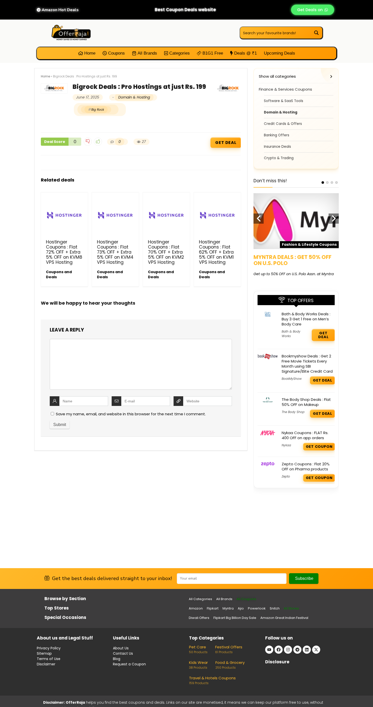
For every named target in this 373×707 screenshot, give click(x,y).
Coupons (116, 53)
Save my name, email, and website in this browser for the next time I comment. (131, 414)
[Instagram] (288, 650)
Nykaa (286, 445)
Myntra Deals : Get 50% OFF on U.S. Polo (292, 260)
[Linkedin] (307, 650)
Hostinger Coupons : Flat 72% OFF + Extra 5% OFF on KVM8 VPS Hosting (64, 252)
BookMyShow (292, 378)
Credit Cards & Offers (283, 123)
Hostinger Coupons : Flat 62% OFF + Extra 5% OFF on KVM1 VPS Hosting (216, 252)
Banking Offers (276, 135)
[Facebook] (279, 650)
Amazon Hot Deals (60, 10)
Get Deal (225, 142)
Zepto (286, 476)
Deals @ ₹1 (245, 53)
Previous (258, 218)
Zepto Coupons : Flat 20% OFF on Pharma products (306, 466)
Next (334, 218)
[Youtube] (269, 650)
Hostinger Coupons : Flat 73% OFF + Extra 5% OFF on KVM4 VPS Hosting (115, 252)
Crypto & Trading (279, 158)
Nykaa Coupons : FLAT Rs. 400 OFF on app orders (305, 435)
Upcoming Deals (279, 53)
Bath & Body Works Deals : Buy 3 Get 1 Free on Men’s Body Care (306, 319)
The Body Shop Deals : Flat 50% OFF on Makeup (306, 402)
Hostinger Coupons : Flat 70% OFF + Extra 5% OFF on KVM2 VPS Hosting (166, 252)
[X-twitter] (316, 650)
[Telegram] (297, 650)
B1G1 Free (212, 53)
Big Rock (97, 109)
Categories (179, 53)
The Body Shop (293, 412)
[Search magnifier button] (316, 32)
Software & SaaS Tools (283, 100)
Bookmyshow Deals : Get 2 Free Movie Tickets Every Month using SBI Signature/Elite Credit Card (307, 363)
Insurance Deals (277, 146)
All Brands (146, 53)
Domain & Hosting (134, 97)
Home (89, 53)
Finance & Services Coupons (285, 89)
